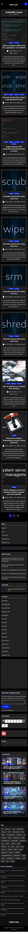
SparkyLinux (17, 858)
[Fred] (18, 721)
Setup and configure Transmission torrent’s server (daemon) (14, 440)
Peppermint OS (17, 855)
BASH (9, 831)
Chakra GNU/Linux (10, 834)
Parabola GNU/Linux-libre (7, 855)
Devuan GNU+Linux (5, 840)
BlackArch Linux (16, 831)
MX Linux (11, 852)
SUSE (24, 858)
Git (8, 846)
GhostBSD (4, 846)
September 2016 (6, 655)
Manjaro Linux (4, 852)
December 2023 (6, 604)
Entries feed (5, 535)
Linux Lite (3, 849)
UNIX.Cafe (13, 5)
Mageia (20, 849)
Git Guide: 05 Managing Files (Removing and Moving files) (12, 782)
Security (11, 42)
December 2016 (6, 647)
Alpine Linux (7, 829)
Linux (22, 846)
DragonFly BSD (15, 840)
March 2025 (5, 600)
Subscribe (5, 706)
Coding (5, 94)
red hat (23, 855)
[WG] (6, 725)
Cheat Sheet (19, 834)
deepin (22, 837)
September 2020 (6, 611)
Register (4, 528)
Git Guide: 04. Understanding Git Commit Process (14, 570)
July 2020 (4, 619)
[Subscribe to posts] (4, 733)
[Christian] (6, 721)
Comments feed (6, 539)
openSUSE (17, 852)
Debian (9, 837)
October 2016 (5, 651)
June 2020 (4, 622)
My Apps (11, 94)
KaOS (17, 846)
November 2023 (6, 608)
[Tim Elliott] (23, 721)
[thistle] (9, 721)
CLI (24, 834)
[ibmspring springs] (3, 725)
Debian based (16, 837)
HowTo (12, 846)
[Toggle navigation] (2, 4)
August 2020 (5, 615)
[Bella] (12, 721)
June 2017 (4, 626)
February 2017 (5, 640)
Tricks (22, 142)
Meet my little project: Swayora (15, 896)
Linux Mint (10, 849)
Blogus (21, 927)
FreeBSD (13, 843)
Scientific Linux (10, 858)
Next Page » (14, 518)
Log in (3, 531)
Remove (3, 858)
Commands (4, 837)
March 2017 (5, 637)
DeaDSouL (11, 50)
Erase (3, 843)
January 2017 (5, 644)
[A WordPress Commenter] (3, 721)
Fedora (7, 843)
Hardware (11, 142)
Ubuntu (3, 861)
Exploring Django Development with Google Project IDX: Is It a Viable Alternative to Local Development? (13, 560)
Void (7, 861)
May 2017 (4, 629)
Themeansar (14, 929)
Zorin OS (12, 861)
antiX (14, 829)
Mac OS (15, 849)
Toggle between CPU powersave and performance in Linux (14, 149)
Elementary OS (23, 840)
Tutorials (17, 42)
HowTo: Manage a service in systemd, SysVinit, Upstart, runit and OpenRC (14, 492)
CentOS (3, 834)
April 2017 (4, 633)
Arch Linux (4, 831)
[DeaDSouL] (15, 721)
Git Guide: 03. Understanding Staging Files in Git (14, 573)
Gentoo (18, 843)
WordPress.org (5, 542)
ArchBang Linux (20, 829)
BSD (23, 831)
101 (2, 829)
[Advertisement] (14, 674)
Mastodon (4, 548)
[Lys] (20, 721)
